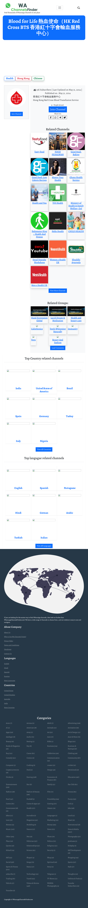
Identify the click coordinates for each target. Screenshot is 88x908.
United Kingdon (9, 695)
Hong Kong (23, 78)
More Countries (9, 707)
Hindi (6, 668)
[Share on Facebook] (51, 117)
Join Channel (16, 114)
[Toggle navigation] (59, 7)
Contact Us (8, 654)
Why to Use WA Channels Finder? (15, 637)
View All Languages (44, 546)
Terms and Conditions (11, 645)
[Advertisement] (44, 57)
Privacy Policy (8, 641)
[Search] (78, 7)
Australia (7, 699)
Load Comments (58, 348)
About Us (7, 632)
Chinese (38, 78)
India (6, 703)
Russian (7, 676)
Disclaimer (7, 649)
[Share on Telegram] (60, 117)
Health (9, 78)
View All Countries (44, 449)
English (6, 664)
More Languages (9, 681)
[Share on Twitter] (65, 117)
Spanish (6, 672)
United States (8, 691)
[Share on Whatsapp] (55, 117)
